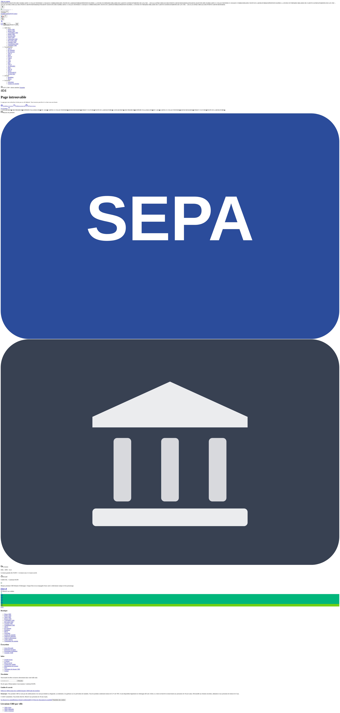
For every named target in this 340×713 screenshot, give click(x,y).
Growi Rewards (8, 648)
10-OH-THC (11, 74)
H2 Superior (11, 50)
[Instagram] (2, 589)
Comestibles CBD (13, 32)
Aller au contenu (5, 1)
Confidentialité (26, 700)
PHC (9, 63)
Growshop (11, 82)
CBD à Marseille (9, 709)
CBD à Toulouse (9, 710)
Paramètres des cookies (59, 700)
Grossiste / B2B (8, 653)
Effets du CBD (5, 690)
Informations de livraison (11, 666)
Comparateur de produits (11, 641)
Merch (9, 79)
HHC (9, 67)
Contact (15, 13)
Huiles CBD (11, 34)
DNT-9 (10, 56)
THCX (10, 48)
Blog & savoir (8, 663)
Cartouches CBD (12, 39)
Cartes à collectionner (10, 638)
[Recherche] (2, 18)
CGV (32, 700)
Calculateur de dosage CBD (12, 669)
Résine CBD (11, 31)
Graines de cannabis (13, 83)
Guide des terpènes (34, 690)
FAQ (11, 13)
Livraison (7, 13)
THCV (10, 64)
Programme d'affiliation (10, 651)
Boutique (3, 12)
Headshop (10, 77)
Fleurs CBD (11, 29)
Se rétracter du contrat (7, 700)
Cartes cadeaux (8, 639)
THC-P (10, 69)
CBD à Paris (7, 707)
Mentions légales (17, 700)
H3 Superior (11, 52)
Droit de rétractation (39, 700)
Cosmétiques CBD (13, 44)
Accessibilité (48, 700)
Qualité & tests (8, 659)
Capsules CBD (12, 42)
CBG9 (10, 58)
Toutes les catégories (10, 636)
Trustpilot (22, 87)
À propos (6, 661)
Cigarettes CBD (12, 45)
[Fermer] (2, 6)
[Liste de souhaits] (2, 24)
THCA (10, 53)
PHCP (9, 71)
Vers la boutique (4, 108)
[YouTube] (4, 589)
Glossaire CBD (25, 690)
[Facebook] (6, 589)
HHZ (9, 55)
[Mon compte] (2, 22)
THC (9, 60)
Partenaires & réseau (10, 649)
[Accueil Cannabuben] (7, 9)
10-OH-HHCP (12, 72)
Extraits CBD (11, 36)
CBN (9, 61)
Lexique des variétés (10, 664)
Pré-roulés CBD (12, 40)
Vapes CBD (11, 37)
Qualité (3, 13)
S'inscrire (20, 680)
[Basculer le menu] (17, 24)
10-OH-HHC (11, 66)
